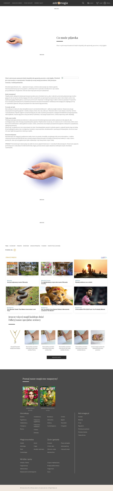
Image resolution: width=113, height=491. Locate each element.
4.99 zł (48, 410)
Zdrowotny (50, 419)
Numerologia (23, 452)
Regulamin (81, 426)
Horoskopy (7, 3)
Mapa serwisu (82, 435)
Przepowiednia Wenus (53, 465)
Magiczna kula (24, 465)
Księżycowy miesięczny (37, 425)
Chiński (63, 416)
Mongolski (64, 426)
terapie (19, 246)
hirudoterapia (35, 246)
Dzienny (22, 416)
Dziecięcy (36, 432)
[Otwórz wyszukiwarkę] (82, 3)
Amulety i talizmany (39, 449)
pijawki (44, 246)
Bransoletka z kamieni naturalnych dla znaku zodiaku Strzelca (65, 348)
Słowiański (64, 423)
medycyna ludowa (54, 246)
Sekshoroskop (24, 468)
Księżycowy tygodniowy (37, 420)
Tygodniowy (23, 419)
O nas (79, 423)
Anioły (35, 443)
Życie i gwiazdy (28, 3)
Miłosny (36, 429)
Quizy (49, 471)
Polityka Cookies (82, 432)
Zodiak (22, 443)
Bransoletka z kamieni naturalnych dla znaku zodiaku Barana (81, 348)
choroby (12, 246)
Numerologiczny (51, 426)
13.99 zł (30, 410)
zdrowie (26, 246)
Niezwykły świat (65, 449)
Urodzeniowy (37, 416)
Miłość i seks (50, 446)
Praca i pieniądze (65, 443)
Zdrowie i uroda (51, 449)
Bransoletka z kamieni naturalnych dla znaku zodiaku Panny (32, 348)
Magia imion (50, 468)
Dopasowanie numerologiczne (28, 471)
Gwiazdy (49, 443)
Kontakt (80, 416)
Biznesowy (50, 416)
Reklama (80, 419)
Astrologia (23, 446)
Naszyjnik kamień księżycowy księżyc (15, 347)
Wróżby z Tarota (24, 462)
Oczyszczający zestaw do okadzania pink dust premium (97, 348)
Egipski (63, 419)
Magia (35, 446)
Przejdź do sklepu (56, 357)
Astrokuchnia (50, 452)
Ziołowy (49, 423)
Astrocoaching (65, 446)
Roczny (22, 429)
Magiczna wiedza (17, 3)
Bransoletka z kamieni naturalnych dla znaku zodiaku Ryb (48, 348)
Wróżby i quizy (38, 3)
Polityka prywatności (83, 429)
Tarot (21, 449)
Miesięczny (23, 426)
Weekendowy (23, 423)
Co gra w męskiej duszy (53, 462)
